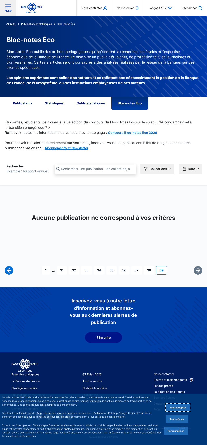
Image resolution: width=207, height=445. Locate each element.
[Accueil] (24, 365)
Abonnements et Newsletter (66, 148)
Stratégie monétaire (24, 388)
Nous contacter (164, 374)
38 (150, 270)
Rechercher (15, 166)
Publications (22, 103)
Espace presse (163, 386)
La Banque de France (25, 381)
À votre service (92, 381)
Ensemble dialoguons (25, 374)
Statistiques (54, 103)
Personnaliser (176, 430)
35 (113, 270)
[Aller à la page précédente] (9, 270)
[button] (192, 8)
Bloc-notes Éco (130, 103)
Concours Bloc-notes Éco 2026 (132, 133)
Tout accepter (178, 407)
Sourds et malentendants (170, 379)
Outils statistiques (91, 103)
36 (126, 270)
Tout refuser (177, 419)
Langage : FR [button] (157, 8)
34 (101, 270)
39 (163, 270)
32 (75, 270)
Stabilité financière (94, 388)
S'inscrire (103, 337)
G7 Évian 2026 (92, 374)
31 (63, 270)
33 (88, 270)
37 (138, 270)
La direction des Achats (169, 391)
